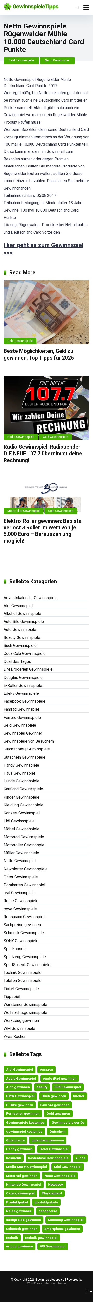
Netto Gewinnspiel (57, 60)
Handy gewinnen (19, 1149)
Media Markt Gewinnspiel (26, 1167)
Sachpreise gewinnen (22, 924)
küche (80, 1158)
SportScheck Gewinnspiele (27, 964)
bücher (79, 1096)
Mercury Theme (55, 1283)
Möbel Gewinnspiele (21, 829)
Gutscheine (15, 1140)
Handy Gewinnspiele (21, 765)
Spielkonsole (15, 948)
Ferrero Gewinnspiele (22, 717)
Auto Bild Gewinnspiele (24, 621)
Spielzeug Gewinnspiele (25, 956)
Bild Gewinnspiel (67, 1087)
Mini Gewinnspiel (67, 1167)
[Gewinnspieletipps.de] (31, 6)
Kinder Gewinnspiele (21, 797)
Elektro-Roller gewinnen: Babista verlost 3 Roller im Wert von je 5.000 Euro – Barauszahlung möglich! (43, 531)
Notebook (55, 1184)
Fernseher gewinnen (22, 1113)
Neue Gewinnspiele (59, 1176)
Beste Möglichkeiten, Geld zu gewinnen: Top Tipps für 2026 (39, 354)
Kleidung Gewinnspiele (23, 805)
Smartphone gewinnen (62, 1229)
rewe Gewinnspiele (20, 909)
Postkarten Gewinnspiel (24, 885)
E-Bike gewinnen (19, 1105)
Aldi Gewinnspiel (18, 605)
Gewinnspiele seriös (68, 1122)
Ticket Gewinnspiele (21, 988)
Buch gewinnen (54, 1096)
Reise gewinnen (19, 1211)
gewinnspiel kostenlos (24, 1131)
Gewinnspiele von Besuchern (29, 741)
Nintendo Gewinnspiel (23, 1184)
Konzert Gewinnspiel (22, 813)
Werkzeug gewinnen (21, 1020)
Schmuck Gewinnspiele (24, 932)
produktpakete (46, 1202)
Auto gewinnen (18, 1087)
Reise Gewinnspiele (21, 900)
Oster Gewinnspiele (21, 877)
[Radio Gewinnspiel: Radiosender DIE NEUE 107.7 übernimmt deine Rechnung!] (46, 408)
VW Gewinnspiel (52, 1246)
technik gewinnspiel (41, 1238)
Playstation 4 (52, 1193)
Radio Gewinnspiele (20, 437)
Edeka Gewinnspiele (21, 693)
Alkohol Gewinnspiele (22, 613)
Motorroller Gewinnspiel (23, 511)
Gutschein (57, 1131)
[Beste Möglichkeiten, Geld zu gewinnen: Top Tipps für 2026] (46, 312)
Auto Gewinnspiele (20, 629)
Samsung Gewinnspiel (66, 1220)
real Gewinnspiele (19, 892)
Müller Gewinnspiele (21, 853)
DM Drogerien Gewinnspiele (28, 669)
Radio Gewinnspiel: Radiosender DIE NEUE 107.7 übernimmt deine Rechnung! (43, 453)
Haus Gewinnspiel (19, 773)
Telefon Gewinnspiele (22, 980)
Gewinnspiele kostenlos (25, 1122)
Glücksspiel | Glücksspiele (27, 749)
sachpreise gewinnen (23, 1220)
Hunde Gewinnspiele (21, 781)
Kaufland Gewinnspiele (23, 789)
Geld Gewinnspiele (21, 60)
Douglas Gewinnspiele (23, 677)
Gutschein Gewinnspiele (24, 757)
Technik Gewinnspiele (22, 972)
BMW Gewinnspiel (20, 1096)
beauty (42, 1087)
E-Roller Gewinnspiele (23, 685)
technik (12, 1238)
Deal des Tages (17, 661)
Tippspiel (12, 996)
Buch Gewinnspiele (20, 645)
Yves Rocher (15, 1036)
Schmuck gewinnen (21, 1229)
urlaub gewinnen (19, 1246)
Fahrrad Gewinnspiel (21, 709)
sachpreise (48, 1211)
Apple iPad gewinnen (59, 1078)
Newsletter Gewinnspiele (26, 869)
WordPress (34, 1283)
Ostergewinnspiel (20, 1193)
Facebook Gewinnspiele (24, 701)
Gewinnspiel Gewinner (23, 733)
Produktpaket (17, 1202)
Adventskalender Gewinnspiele (31, 597)
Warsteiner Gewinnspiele (25, 1004)
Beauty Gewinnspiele (22, 637)
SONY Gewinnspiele (21, 940)
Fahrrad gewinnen (54, 1105)
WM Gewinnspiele (19, 1028)
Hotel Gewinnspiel (54, 1149)
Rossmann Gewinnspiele (25, 916)
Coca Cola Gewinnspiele (25, 653)
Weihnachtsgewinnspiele (25, 1012)
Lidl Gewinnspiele (19, 821)
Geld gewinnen (58, 1113)
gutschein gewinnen (47, 1140)
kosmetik (13, 1158)
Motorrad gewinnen (21, 1176)
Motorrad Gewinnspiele (24, 837)
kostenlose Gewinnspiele (48, 1158)
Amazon (46, 1069)
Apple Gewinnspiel (21, 1078)
